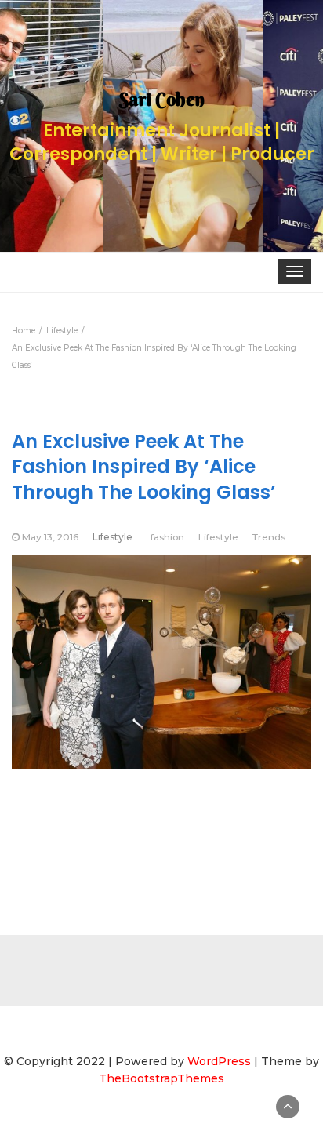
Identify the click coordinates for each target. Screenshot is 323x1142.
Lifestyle (112, 537)
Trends (268, 537)
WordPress (219, 1061)
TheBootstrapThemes (161, 1078)
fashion (167, 537)
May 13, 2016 (50, 537)
